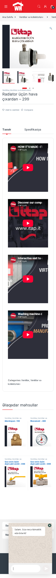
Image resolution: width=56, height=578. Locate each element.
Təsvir (6, 129)
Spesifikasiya (32, 129)
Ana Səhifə (7, 17)
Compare (28, 110)
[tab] (6, 131)
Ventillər (5, 90)
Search (39, 6)
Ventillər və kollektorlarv (31, 17)
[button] (49, 525)
